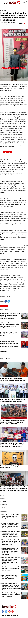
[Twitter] (8, 301)
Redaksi (3, 615)
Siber (8, 615)
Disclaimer (14, 615)
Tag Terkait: (4, 306)
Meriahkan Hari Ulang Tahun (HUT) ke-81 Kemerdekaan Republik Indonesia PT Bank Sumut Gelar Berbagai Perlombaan (13, 444)
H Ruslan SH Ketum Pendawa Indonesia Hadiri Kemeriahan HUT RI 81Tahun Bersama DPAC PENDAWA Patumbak (12, 422)
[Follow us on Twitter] (6, 611)
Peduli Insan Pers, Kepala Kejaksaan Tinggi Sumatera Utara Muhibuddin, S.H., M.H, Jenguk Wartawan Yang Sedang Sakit (11, 587)
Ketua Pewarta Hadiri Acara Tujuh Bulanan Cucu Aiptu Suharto (8, 333)
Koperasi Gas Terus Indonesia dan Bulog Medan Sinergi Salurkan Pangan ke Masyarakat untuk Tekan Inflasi (11, 561)
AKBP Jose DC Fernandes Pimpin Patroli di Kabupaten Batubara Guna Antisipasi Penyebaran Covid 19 (9, 325)
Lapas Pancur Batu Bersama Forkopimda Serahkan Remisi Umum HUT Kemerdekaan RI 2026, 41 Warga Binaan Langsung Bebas (13, 488)
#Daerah (11, 306)
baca (21, 23)
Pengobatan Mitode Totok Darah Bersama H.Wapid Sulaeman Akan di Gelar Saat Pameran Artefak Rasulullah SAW (10, 316)
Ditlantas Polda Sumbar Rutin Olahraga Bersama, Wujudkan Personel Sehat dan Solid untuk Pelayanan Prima (11, 542)
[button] (26, 1)
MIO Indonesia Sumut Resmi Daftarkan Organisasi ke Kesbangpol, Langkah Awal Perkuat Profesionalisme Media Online (10, 551)
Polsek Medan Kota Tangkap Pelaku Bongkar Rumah (11, 466)
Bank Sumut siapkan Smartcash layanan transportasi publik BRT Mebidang (12, 400)
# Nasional (3, 501)
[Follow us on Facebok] (2, 611)
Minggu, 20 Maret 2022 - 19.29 (10, 23)
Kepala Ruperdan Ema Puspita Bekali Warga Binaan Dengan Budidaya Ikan (11, 568)
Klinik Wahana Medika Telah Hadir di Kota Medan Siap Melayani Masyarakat (10, 516)
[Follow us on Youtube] (12, 611)
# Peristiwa (3, 504)
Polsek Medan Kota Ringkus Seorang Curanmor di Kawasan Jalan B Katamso (12, 379)
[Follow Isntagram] (9, 611)
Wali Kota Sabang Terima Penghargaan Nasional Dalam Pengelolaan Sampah (11, 576)
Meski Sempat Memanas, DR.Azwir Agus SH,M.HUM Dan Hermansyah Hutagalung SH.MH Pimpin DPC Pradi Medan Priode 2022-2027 (10, 345)
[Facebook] (5, 301)
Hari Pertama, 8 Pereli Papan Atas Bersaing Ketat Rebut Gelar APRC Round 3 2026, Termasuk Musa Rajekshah (11, 534)
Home (1, 10)
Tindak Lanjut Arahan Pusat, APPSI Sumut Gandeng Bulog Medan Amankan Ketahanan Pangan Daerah (10, 525)
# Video (2, 508)
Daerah (5, 10)
